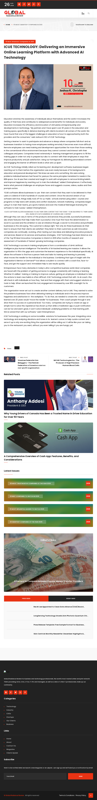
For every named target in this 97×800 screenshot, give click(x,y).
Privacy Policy (81, 795)
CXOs (8, 713)
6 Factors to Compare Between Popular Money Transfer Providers (48, 581)
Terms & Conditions (66, 795)
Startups (10, 717)
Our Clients (11, 721)
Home (8, 25)
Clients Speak (12, 753)
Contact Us (11, 746)
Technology (11, 706)
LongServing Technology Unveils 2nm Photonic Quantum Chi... (61, 616)
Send (80, 776)
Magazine (10, 749)
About (8, 742)
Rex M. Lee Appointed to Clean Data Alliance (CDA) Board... (59, 607)
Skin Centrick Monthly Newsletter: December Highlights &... (59, 634)
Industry (9, 710)
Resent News (70, 598)
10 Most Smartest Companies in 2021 (20, 42)
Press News (26, 598)
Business (10, 724)
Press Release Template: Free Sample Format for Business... (59, 625)
